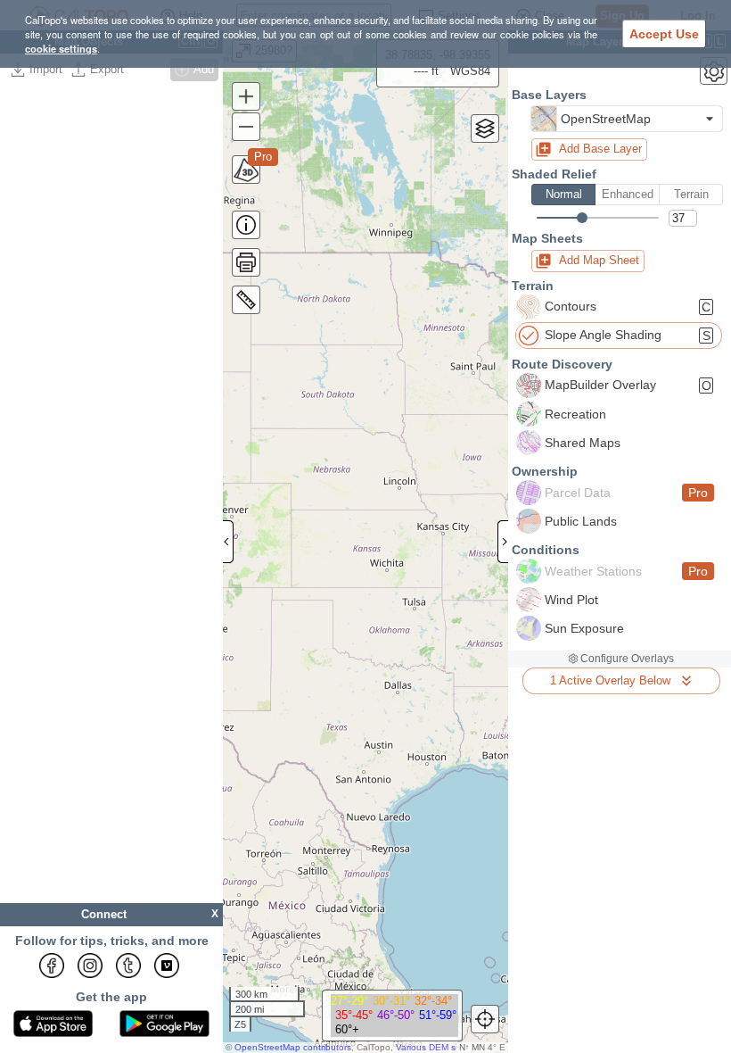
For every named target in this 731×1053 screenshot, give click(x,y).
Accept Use (664, 34)
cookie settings (61, 48)
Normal (564, 194)
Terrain (691, 194)
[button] (626, 118)
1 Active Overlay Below (610, 680)
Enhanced (627, 194)
